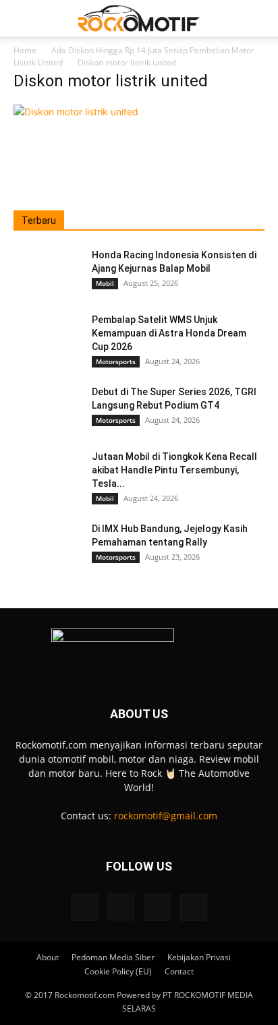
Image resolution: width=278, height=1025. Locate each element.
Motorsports (116, 361)
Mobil (105, 283)
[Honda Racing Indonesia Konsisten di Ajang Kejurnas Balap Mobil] (47, 271)
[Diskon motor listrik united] (75, 111)
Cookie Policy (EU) (118, 971)
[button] (23, 18)
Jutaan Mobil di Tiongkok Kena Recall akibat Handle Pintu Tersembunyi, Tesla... (174, 470)
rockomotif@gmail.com (165, 815)
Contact (179, 971)
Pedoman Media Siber (113, 957)
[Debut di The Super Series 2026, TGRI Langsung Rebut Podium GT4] (47, 408)
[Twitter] (157, 907)
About (47, 957)
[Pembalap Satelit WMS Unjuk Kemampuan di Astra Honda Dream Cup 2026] (47, 336)
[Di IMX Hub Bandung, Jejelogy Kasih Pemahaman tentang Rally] (47, 545)
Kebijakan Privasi (199, 957)
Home (24, 50)
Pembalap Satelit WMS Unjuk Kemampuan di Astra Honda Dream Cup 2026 (169, 333)
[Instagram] (120, 907)
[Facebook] (84, 907)
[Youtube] (193, 907)
